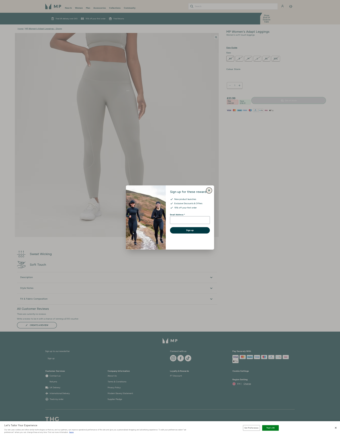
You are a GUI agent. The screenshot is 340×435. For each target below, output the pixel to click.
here (71, 432)
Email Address (177, 215)
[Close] (336, 428)
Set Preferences (251, 428)
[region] (170, 428)
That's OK (270, 428)
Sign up (190, 230)
